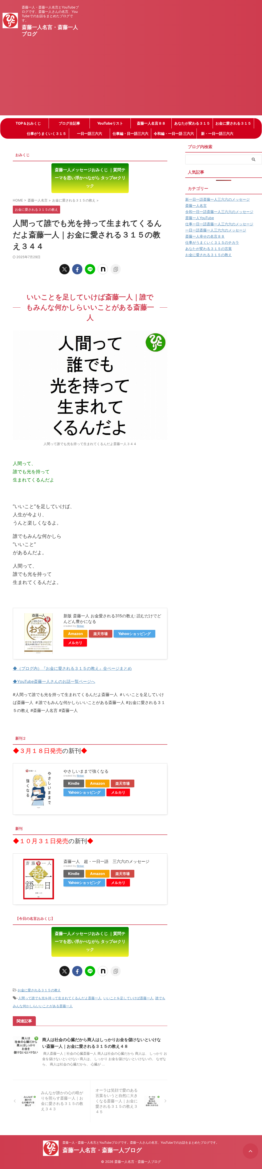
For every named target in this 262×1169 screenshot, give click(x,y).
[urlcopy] (116, 269)
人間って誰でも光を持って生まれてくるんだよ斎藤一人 (59, 998)
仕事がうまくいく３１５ (46, 133)
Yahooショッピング (134, 633)
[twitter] (64, 269)
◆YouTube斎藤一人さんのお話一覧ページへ (54, 681)
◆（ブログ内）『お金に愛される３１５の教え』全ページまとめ (72, 668)
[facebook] (77, 269)
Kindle (74, 783)
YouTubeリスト (110, 123)
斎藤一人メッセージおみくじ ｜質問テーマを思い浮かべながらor (90, 177)
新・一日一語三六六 (217, 133)
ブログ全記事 (69, 123)
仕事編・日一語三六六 (130, 133)
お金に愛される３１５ (233, 123)
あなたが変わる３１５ (192, 123)
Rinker (80, 625)
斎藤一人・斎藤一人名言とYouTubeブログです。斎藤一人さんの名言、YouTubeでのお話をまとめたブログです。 (140, 1142)
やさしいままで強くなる (85, 771)
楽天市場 (100, 633)
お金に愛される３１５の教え (39, 990)
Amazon (75, 633)
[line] (90, 269)
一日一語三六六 (89, 133)
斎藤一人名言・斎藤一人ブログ (102, 1150)
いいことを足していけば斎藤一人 (128, 998)
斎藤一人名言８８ (151, 123)
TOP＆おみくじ (28, 123)
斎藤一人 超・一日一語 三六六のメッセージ (106, 861)
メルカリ (75, 642)
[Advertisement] (131, 79)
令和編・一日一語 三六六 (174, 133)
